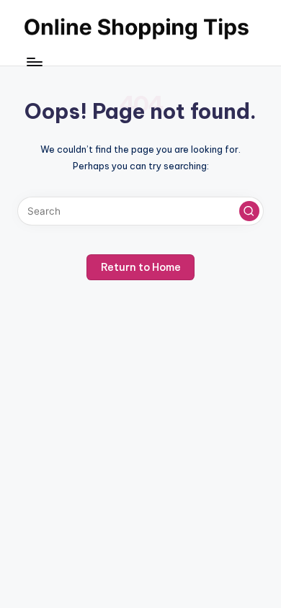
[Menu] (34, 62)
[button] (249, 211)
